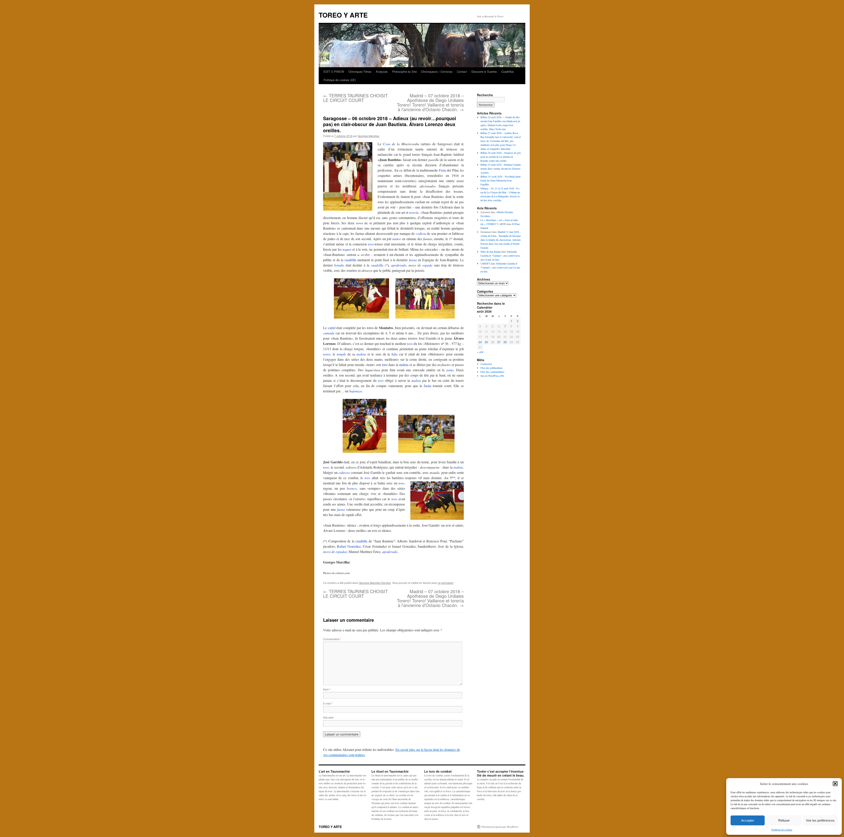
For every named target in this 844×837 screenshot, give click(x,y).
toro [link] (371, 244)
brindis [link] (339, 265)
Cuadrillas (507, 71)
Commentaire (332, 639)
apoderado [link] (398, 265)
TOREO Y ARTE (343, 15)
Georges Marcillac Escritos (375, 583)
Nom (327, 689)
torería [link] (413, 212)
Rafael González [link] (348, 546)
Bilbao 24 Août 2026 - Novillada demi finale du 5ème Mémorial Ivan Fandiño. (500, 180)
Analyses (382, 71)
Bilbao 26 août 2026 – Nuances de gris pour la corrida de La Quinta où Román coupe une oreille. (500, 156)
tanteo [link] (396, 238)
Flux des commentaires (492, 371)
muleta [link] (361, 354)
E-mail (328, 703)
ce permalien (445, 583)
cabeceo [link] (344, 472)
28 (505, 342)
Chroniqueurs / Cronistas (437, 71)
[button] (835, 783)
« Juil (480, 352)
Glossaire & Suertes (484, 71)
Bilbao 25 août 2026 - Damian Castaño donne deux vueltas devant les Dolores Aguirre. (500, 168)
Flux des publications (491, 368)
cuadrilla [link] (350, 259)
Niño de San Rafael (490, 251)
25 (486, 342)
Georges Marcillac (368, 136)
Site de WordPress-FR (492, 375)
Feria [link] (442, 170)
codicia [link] (421, 233)
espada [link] (427, 265)
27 (498, 342)
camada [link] (328, 333)
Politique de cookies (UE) (340, 80)
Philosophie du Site (404, 71)
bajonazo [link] (355, 391)
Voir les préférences (820, 820)
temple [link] (341, 354)
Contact (462, 71)
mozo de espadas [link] (335, 551)
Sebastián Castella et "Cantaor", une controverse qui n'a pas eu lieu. (500, 255)
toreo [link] (326, 354)
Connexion (486, 364)
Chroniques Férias (359, 71)
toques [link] (346, 249)
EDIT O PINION (334, 71)
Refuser (784, 820)
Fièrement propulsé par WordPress (499, 826)
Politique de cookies (781, 829)
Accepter (747, 820)
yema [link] (450, 370)
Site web (328, 717)
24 (480, 342)
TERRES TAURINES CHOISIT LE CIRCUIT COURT (355, 97)
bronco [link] (352, 488)
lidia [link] (394, 354)
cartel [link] (331, 327)
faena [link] (413, 259)
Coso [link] (386, 143)
